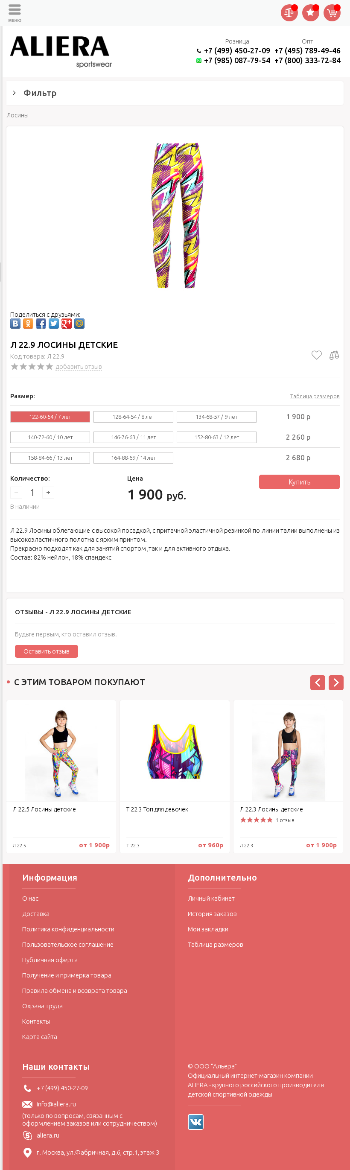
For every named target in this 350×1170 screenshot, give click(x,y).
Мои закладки (208, 929)
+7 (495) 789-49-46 (307, 50)
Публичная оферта (50, 959)
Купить (299, 482)
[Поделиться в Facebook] (41, 323)
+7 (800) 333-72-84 (307, 60)
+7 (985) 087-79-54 (237, 60)
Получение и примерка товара (66, 975)
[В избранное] (317, 355)
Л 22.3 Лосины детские (271, 809)
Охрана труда (42, 1006)
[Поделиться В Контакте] (15, 323)
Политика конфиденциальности (68, 929)
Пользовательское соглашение (68, 944)
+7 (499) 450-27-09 (237, 50)
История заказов (212, 913)
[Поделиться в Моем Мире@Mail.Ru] (79, 323)
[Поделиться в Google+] (66, 323)
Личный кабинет (211, 898)
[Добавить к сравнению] (334, 355)
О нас (30, 898)
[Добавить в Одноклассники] (28, 323)
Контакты (36, 1021)
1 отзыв (285, 820)
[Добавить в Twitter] (54, 323)
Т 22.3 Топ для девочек (157, 809)
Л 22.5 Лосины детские (44, 809)
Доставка (36, 913)
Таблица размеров (315, 396)
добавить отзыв (78, 366)
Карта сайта (39, 1036)
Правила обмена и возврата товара (74, 990)
